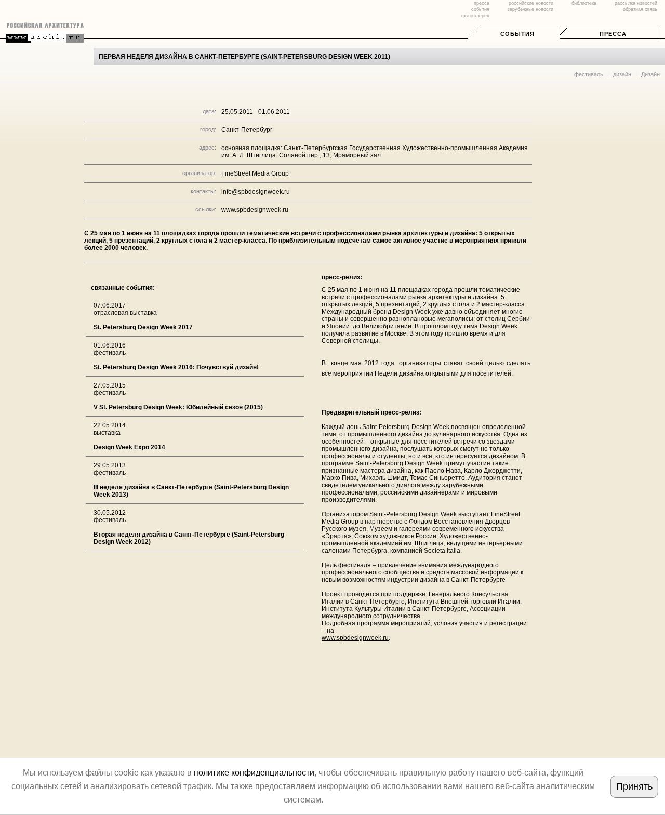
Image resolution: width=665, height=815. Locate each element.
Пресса (613, 34)
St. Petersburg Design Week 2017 (143, 327)
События (517, 34)
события (480, 9)
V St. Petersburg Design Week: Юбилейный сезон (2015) (178, 407)
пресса (481, 3)
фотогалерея (475, 15)
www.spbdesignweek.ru (254, 209)
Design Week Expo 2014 (129, 447)
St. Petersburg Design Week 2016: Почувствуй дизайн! (176, 367)
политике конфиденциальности (254, 772)
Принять (634, 786)
